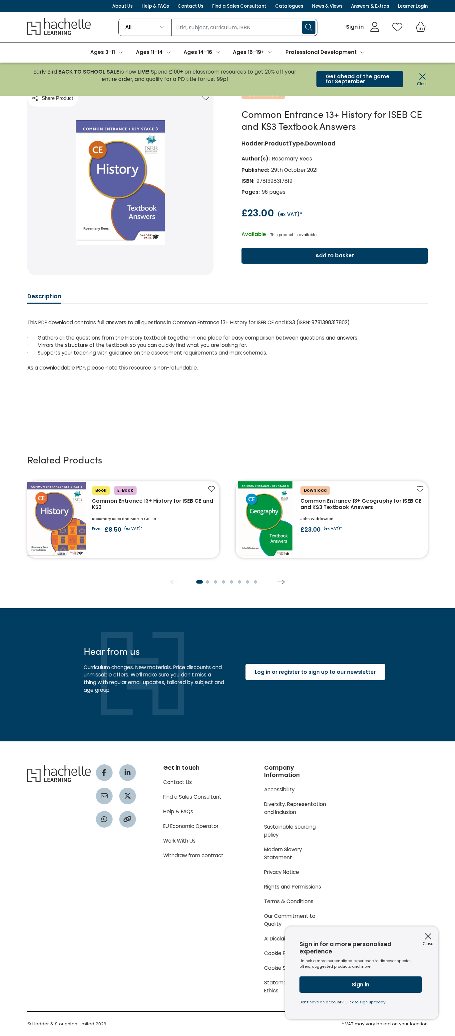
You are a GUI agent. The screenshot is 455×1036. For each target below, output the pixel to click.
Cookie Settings (284, 967)
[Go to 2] (208, 582)
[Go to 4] (224, 582)
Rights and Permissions (292, 886)
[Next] (281, 582)
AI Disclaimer (279, 938)
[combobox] (144, 27)
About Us (122, 6)
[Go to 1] (200, 582)
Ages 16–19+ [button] (248, 52)
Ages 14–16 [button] (198, 52)
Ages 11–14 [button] (149, 52)
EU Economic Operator (191, 826)
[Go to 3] (216, 582)
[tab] (44, 298)
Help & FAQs (155, 6)
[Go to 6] (239, 582)
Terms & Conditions (288, 901)
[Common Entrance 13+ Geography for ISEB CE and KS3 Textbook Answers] (332, 519)
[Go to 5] (231, 582)
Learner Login (413, 6)
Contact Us (190, 6)
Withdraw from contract (193, 855)
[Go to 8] (255, 582)
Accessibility (279, 789)
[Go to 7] (247, 582)
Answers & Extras (370, 6)
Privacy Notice (281, 872)
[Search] (308, 27)
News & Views (327, 6)
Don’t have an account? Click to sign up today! (342, 1002)
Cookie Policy (280, 953)
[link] (363, 27)
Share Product (57, 98)
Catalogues (289, 6)
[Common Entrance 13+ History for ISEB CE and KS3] (123, 519)
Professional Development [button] (321, 52)
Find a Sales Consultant (239, 6)
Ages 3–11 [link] (102, 52)
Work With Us (179, 840)
